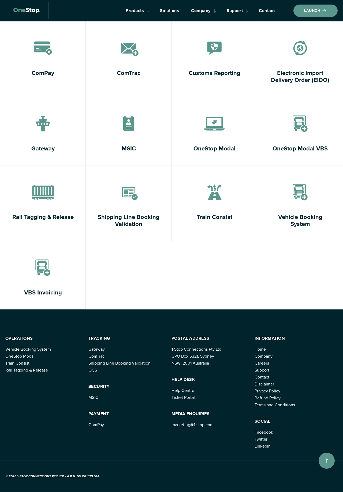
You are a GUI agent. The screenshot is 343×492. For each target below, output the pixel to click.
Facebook (264, 432)
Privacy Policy (267, 391)
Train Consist (17, 363)
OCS (92, 370)
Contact (267, 10)
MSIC (93, 397)
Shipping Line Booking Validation (119, 363)
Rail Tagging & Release (26, 370)
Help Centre (183, 390)
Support (235, 10)
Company (200, 10)
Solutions (169, 10)
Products (135, 10)
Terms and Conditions (275, 405)
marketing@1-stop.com (193, 425)
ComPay (96, 425)
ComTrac (96, 356)
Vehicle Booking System (28, 349)
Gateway (96, 349)
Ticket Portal (183, 397)
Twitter (261, 439)
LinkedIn (263, 446)
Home (260, 349)
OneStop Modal (20, 356)
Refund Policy (268, 398)
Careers (262, 363)
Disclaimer (264, 384)
